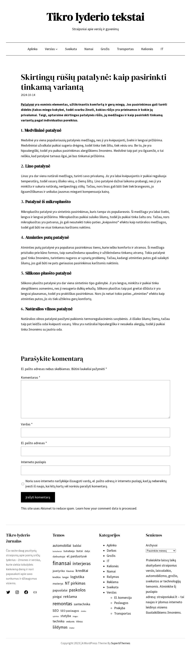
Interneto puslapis (33, 462)
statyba (66, 616)
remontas (62, 603)
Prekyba (119, 608)
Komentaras (30, 377)
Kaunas (70, 571)
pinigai (57, 597)
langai (65, 577)
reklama (70, 596)
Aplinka (112, 545)
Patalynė (27, 104)
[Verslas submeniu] (57, 49)
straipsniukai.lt (167, 597)
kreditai (82, 570)
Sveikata (112, 587)
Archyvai (151, 545)
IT (108, 561)
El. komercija (123, 598)
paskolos (77, 590)
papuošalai (60, 590)
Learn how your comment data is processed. (106, 508)
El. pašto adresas (34, 443)
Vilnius (79, 621)
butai (79, 551)
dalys (87, 551)
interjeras (82, 563)
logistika (77, 576)
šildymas (60, 627)
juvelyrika (59, 571)
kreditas (57, 577)
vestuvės (70, 621)
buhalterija (69, 551)
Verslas (112, 592)
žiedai (71, 628)
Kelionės (113, 566)
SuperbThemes (120, 643)
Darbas (111, 550)
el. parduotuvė (77, 556)
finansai (62, 563)
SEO (56, 610)
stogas (75, 616)
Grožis (111, 556)
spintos (56, 616)
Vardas (26, 424)
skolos (83, 611)
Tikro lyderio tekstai (95, 16)
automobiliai (62, 545)
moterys (58, 583)
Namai (111, 571)
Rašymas (113, 577)
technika (58, 621)
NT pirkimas (75, 583)
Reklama (112, 582)
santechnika (82, 604)
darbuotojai (59, 556)
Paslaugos (121, 603)
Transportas (122, 613)
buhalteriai (57, 551)
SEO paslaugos (69, 611)
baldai (77, 546)
